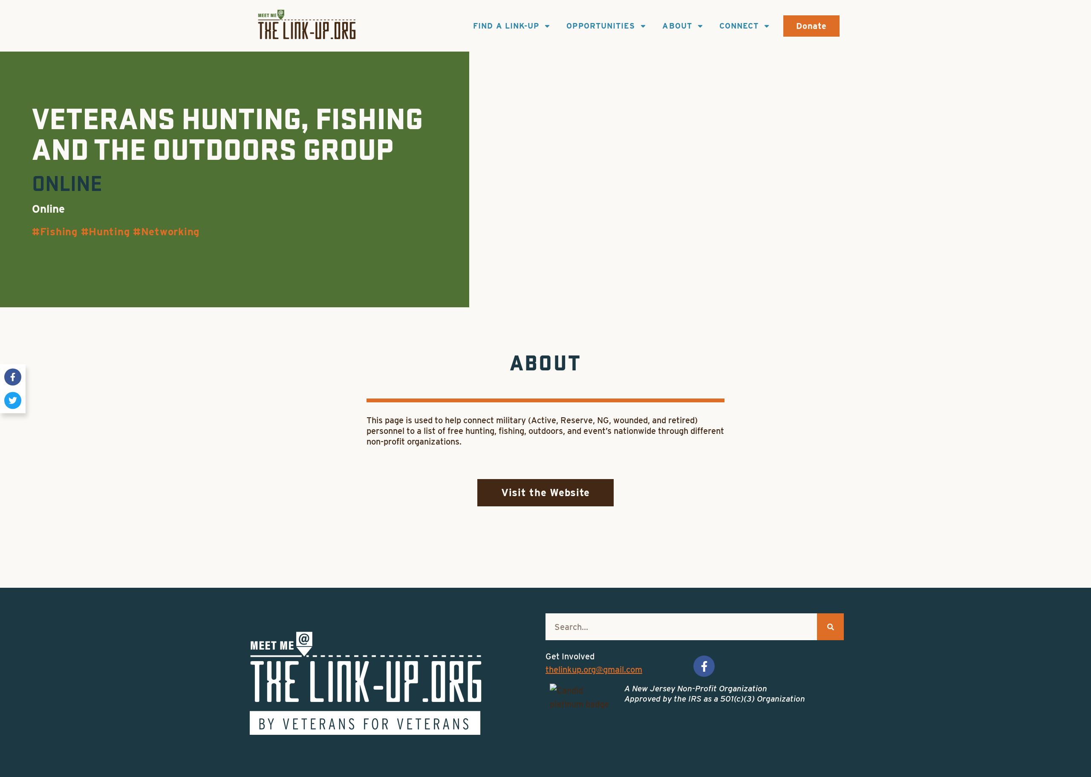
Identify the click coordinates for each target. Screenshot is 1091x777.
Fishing (59, 231)
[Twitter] (12, 400)
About (677, 25)
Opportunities (600, 25)
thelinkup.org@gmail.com (594, 669)
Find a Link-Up (506, 25)
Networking (170, 231)
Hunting (109, 231)
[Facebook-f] (12, 376)
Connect (739, 25)
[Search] (830, 626)
